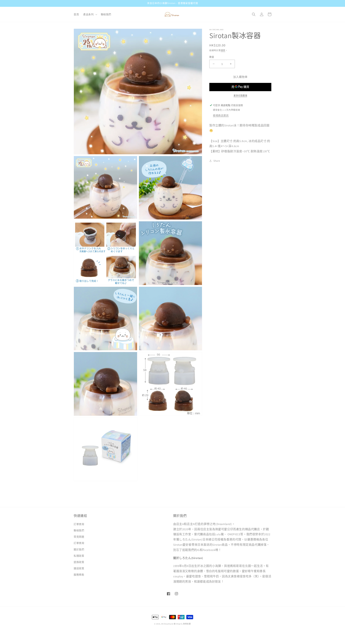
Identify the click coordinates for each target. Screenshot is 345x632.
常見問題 (79, 536)
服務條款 (79, 574)
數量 (211, 56)
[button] (89, 14)
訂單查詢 (79, 524)
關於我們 (79, 549)
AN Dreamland (167, 624)
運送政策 (79, 568)
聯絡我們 (79, 530)
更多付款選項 (240, 95)
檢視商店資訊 (221, 115)
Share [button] (216, 160)
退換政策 (79, 562)
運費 (223, 50)
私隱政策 (79, 555)
